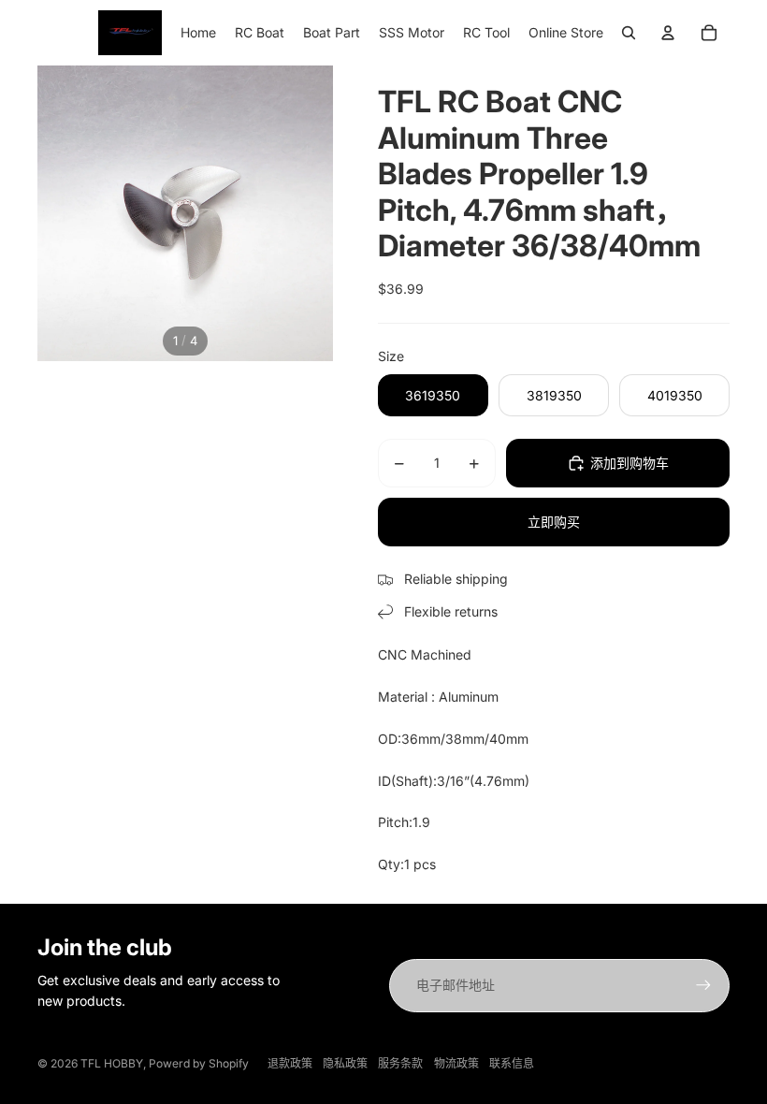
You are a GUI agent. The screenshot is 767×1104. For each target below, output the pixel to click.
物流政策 (456, 1063)
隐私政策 (345, 1063)
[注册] (703, 985)
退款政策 (290, 1063)
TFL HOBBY (111, 1063)
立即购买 (554, 522)
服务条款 (400, 1063)
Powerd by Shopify (199, 1063)
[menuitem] (198, 32)
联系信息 (511, 1063)
